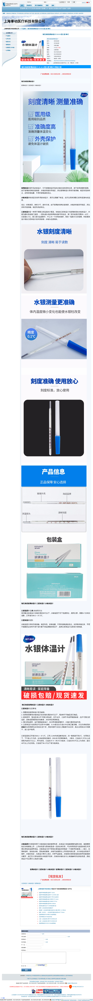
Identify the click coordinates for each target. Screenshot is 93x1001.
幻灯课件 (76, 13)
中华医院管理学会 (36, 975)
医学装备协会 (69, 975)
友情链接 (34, 978)
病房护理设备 (50, 13)
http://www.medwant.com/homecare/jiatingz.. (65, 60)
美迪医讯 (29, 5)
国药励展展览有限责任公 (59, 975)
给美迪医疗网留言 (59, 981)
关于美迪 (48, 978)
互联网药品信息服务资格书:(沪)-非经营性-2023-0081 (59, 996)
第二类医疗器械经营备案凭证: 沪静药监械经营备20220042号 (67, 994)
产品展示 (8, 35)
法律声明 (53, 978)
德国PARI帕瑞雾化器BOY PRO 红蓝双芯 (49, 897)
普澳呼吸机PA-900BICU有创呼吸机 (47, 914)
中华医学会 (28, 975)
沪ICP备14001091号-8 (77, 986)
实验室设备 (70, 13)
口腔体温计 (24, 883)
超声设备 (26, 13)
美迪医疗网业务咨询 (72, 983)
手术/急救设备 (20, 13)
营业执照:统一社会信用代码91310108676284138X (33, 996)
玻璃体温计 (38, 883)
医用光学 (57, 13)
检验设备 (8, 13)
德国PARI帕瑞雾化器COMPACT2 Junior (48, 899)
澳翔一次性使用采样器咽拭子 (46, 908)
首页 (22, 5)
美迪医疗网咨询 (56, 999)
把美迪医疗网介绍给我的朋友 (47, 981)
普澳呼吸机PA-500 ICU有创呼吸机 (47, 923)
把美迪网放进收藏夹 (34, 981)
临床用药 (81, 13)
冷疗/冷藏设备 (63, 13)
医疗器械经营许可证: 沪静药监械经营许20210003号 (39, 994)
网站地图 (63, 978)
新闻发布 (8, 44)
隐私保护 (58, 978)
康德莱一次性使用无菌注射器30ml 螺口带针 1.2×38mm (52, 910)
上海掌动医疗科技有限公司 (11, 28)
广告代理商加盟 (41, 978)
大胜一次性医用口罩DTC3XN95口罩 (48, 919)
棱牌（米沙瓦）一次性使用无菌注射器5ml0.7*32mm (51, 912)
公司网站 (8, 50)
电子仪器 (32, 13)
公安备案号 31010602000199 (19, 994)
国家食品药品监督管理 (47, 975)
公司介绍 (8, 38)
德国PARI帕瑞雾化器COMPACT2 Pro (48, 901)
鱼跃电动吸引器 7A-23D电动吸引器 (47, 905)
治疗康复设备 (43, 13)
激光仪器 (37, 13)
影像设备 (14, 13)
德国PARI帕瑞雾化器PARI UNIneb (47, 903)
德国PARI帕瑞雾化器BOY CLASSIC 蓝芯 (49, 894)
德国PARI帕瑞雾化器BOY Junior (47, 892)
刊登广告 (29, 978)
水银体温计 (31, 883)
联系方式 (8, 41)
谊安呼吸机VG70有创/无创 (45, 916)
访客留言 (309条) (10, 47)
